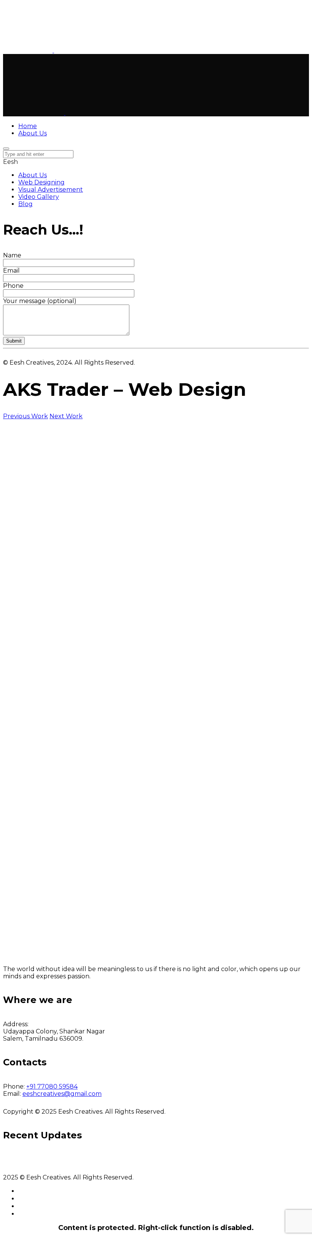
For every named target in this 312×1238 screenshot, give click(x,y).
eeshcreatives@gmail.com (62, 1093)
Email (11, 270)
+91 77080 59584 (52, 1086)
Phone (13, 285)
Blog (25, 204)
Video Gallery (38, 196)
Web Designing (41, 182)
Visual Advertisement (50, 189)
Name (12, 255)
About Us (32, 175)
